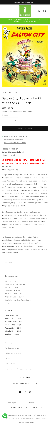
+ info (7, 303)
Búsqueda (8, 343)
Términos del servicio (13, 348)
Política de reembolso (13, 353)
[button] (4, 11)
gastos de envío (8, 111)
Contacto (8, 358)
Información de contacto (26, 422)
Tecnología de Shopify (24, 415)
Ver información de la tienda (15, 142)
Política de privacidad (12, 418)
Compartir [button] (8, 262)
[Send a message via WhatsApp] (4, 416)
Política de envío (41, 418)
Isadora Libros (12, 415)
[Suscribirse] (36, 383)
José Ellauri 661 (11, 364)
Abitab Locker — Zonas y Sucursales (18, 369)
